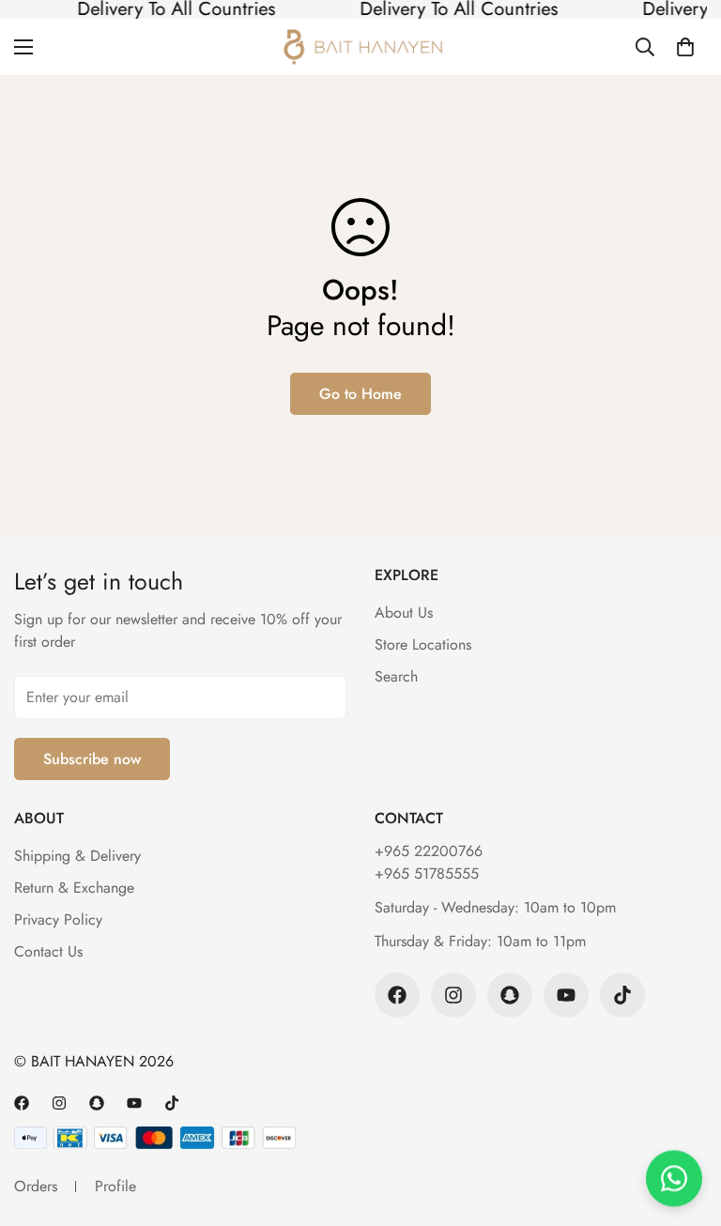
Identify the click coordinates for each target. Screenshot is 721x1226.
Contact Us (48, 951)
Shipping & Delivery (77, 855)
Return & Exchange (74, 887)
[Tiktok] (622, 995)
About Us (404, 612)
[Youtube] (566, 995)
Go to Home (360, 394)
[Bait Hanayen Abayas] (361, 47)
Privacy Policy (58, 919)
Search (396, 676)
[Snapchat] (509, 995)
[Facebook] (397, 995)
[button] (685, 47)
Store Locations (423, 644)
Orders (35, 1186)
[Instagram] (453, 995)
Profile (115, 1186)
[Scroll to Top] (684, 1123)
